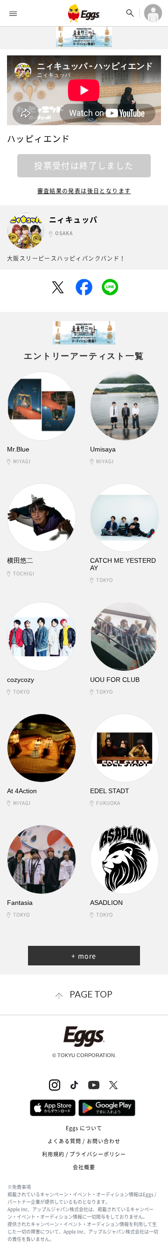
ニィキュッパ (73, 219)
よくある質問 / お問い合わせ (84, 1141)
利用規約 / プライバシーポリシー (84, 1154)
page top (91, 994)
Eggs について (84, 1128)
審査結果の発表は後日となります (84, 191)
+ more (83, 955)
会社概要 (84, 1167)
